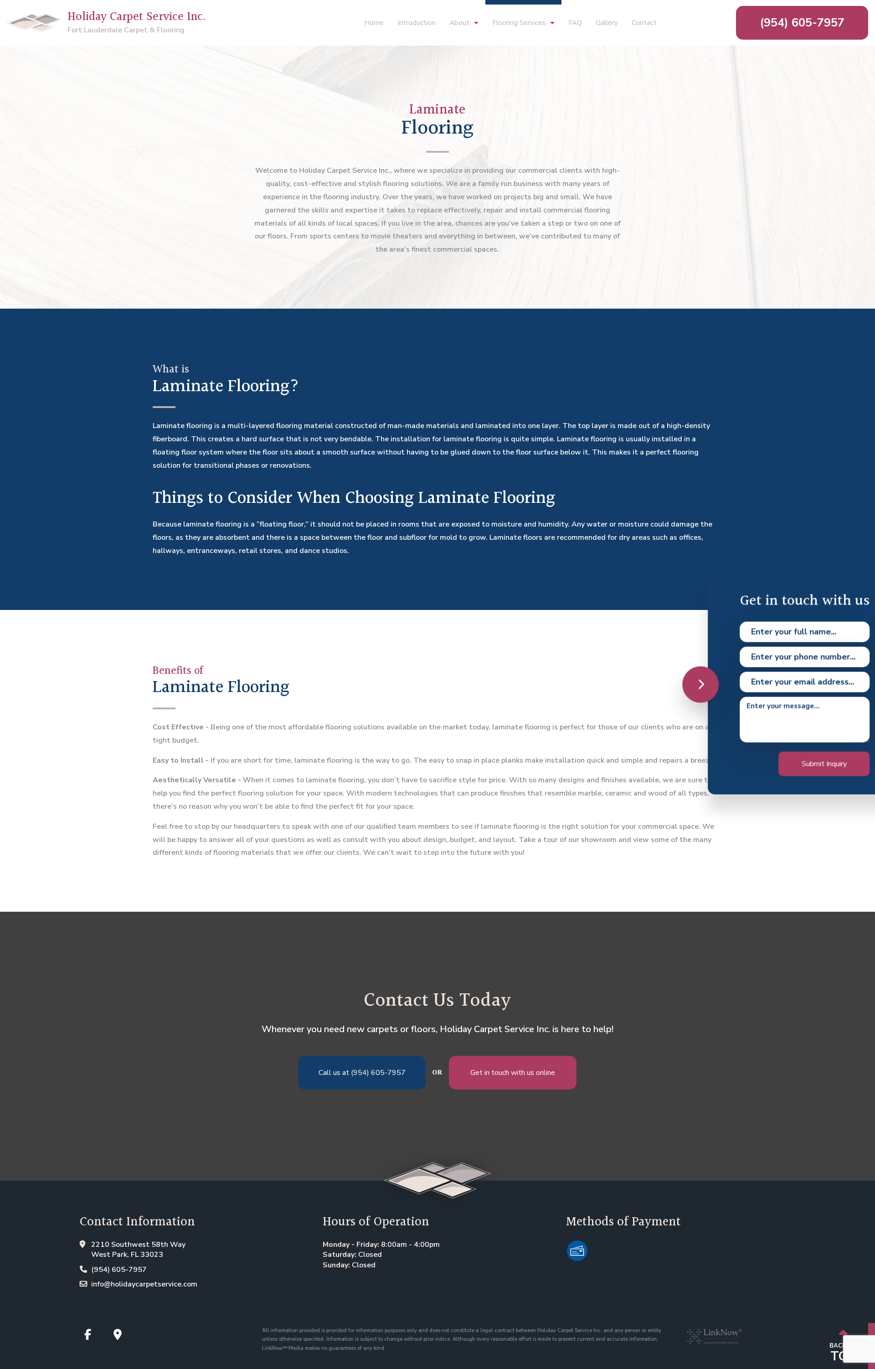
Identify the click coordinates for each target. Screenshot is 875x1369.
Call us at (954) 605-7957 (362, 1073)
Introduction (416, 22)
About (459, 22)
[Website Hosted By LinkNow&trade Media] (714, 1333)
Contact (644, 22)
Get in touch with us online (512, 1073)
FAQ (575, 22)
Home (374, 22)
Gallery (607, 22)
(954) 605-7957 (802, 23)
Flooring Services (519, 22)
